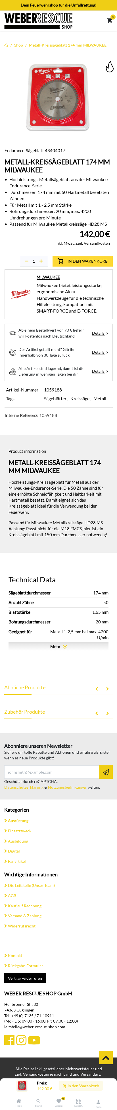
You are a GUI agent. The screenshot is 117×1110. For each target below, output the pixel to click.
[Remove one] (27, 261)
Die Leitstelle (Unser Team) (31, 885)
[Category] (78, 1101)
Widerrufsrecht (21, 925)
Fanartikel (17, 861)
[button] (109, 62)
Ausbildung (18, 841)
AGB (12, 895)
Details (98, 333)
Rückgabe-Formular (25, 965)
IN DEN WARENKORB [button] (88, 261)
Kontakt (15, 955)
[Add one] (41, 261)
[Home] (18, 1101)
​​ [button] (106, 1057)
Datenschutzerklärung (23, 787)
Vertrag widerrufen (25, 978)
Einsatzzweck (19, 830)
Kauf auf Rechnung (24, 905)
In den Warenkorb (83, 1085)
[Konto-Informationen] (98, 1101)
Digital (14, 851)
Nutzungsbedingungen (67, 787)
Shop (18, 45)
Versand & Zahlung (24, 915)
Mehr (55, 646)
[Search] (38, 1101)
